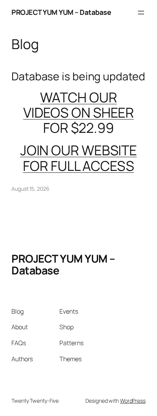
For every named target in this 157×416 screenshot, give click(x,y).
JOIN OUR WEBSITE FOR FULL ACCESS (78, 158)
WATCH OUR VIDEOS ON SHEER (78, 105)
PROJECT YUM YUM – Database (61, 12)
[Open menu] (141, 12)
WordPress (133, 400)
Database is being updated (78, 76)
